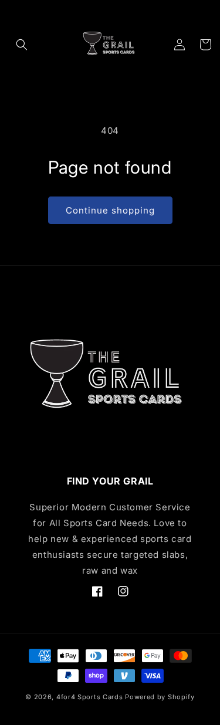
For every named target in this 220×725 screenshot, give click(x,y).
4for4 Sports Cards (89, 697)
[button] (22, 44)
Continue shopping (110, 210)
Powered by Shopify (160, 697)
